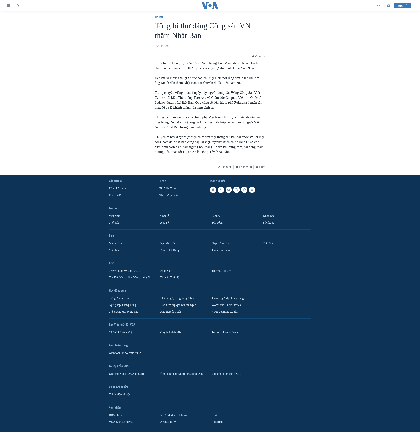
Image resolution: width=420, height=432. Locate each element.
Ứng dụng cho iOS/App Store (126, 374)
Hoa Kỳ (165, 223)
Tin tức (159, 17)
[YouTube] (388, 6)
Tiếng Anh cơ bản (119, 298)
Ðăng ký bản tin (118, 188)
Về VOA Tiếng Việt (121, 332)
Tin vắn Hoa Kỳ (221, 271)
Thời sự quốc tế (168, 195)
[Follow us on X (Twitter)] (221, 190)
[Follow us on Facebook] (213, 190)
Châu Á (164, 216)
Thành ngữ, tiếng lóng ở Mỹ (177, 298)
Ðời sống (217, 223)
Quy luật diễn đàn (171, 332)
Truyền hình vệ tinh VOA (124, 271)
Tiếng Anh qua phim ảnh (123, 312)
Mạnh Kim (115, 243)
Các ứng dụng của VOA (226, 374)
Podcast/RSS (116, 195)
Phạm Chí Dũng (169, 250)
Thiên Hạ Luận (221, 250)
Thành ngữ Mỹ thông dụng (228, 298)
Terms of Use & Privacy (226, 332)
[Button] (258, 56)
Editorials (217, 422)
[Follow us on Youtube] (229, 190)
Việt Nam (114, 216)
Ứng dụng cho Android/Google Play (181, 374)
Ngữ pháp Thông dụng (122, 305)
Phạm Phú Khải (221, 243)
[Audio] (378, 6)
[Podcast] (244, 190)
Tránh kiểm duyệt (119, 394)
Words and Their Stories (226, 305)
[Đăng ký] (252, 190)
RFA (214, 415)
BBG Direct (116, 415)
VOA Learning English (225, 312)
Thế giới (114, 223)
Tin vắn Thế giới (170, 277)
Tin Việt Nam (167, 188)
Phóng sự (165, 271)
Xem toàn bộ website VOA (125, 353)
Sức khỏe (268, 223)
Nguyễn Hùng (168, 243)
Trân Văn (268, 243)
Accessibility (168, 422)
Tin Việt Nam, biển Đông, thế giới (129, 277)
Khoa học (268, 216)
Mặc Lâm (114, 250)
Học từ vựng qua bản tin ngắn (178, 305)
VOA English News (121, 422)
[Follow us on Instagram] (236, 190)
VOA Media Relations (173, 415)
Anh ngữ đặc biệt (170, 312)
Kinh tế (216, 216)
